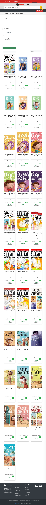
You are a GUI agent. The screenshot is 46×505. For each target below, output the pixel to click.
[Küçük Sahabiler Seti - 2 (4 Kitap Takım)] (36, 416)
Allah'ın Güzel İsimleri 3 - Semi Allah (36, 155)
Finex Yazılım (16, 503)
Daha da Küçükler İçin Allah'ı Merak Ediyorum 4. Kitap (9, 312)
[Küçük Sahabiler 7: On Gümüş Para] (9, 416)
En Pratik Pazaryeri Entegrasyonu (28, 492)
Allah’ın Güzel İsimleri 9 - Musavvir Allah (36, 116)
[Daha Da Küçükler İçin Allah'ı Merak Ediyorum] (23, 220)
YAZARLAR (25, 1)
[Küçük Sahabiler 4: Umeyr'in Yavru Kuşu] (9, 377)
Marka (4, 25)
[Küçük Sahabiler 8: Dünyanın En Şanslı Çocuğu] (23, 416)
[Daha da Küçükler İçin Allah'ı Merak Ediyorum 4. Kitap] (9, 299)
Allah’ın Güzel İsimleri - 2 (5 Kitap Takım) (9, 77)
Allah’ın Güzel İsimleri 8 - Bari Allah (23, 116)
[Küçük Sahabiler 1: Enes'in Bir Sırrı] (9, 338)
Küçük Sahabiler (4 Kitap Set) (36, 311)
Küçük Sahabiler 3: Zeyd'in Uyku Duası (36, 350)
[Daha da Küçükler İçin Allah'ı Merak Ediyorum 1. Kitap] (9, 259)
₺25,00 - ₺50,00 (7, 39)
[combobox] (36, 51)
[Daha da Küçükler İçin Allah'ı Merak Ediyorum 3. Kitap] (36, 259)
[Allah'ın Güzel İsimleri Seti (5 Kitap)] (9, 220)
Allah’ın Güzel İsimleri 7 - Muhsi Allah (9, 116)
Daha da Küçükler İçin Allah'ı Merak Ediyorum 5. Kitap (23, 312)
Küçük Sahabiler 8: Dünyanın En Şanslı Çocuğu (23, 428)
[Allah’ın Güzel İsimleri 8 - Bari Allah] (23, 103)
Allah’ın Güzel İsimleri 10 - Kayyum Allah (23, 77)
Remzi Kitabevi (6, 31)
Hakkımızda (17, 493)
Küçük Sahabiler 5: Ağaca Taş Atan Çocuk (23, 389)
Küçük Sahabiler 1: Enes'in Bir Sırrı (9, 350)
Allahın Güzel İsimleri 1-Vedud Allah (9, 155)
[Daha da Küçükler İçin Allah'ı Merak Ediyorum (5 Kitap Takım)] (36, 220)
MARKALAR (30, 1)
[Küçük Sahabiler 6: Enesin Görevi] (36, 377)
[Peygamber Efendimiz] (9, 455)
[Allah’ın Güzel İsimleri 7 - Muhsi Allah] (9, 103)
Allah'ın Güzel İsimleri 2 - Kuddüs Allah (23, 155)
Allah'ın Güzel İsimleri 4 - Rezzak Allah (9, 194)
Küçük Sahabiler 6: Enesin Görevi (36, 389)
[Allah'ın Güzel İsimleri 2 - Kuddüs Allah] (23, 142)
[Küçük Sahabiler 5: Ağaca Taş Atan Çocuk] (23, 377)
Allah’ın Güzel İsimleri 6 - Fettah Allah (36, 77)
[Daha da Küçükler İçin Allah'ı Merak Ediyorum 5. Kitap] (23, 299)
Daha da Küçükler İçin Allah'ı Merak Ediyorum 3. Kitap (36, 273)
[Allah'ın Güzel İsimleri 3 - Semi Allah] (36, 142)
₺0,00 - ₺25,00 (7, 38)
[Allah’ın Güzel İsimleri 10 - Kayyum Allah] (23, 64)
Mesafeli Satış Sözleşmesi (17, 491)
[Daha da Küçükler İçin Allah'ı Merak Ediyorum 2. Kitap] (23, 259)
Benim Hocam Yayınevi (8, 27)
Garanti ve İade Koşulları (17, 488)
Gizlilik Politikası (18, 495)
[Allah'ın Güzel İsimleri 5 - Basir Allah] (23, 181)
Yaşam (6, 18)
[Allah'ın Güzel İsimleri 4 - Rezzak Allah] (9, 181)
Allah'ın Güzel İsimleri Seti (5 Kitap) (9, 233)
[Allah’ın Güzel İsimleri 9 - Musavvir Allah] (36, 103)
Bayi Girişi (27, 487)
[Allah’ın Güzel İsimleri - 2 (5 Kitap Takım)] (9, 64)
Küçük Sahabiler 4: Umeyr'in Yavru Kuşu (9, 389)
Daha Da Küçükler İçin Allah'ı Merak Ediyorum (23, 233)
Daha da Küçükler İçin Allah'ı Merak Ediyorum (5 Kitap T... (36, 234)
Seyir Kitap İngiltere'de (27, 495)
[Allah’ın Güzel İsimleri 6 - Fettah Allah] (36, 64)
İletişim (16, 497)
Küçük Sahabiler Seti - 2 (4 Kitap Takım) (36, 428)
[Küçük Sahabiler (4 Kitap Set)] (36, 299)
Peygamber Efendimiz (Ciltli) (9, 467)
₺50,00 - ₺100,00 (7, 40)
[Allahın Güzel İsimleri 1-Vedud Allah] (9, 142)
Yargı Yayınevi (6, 28)
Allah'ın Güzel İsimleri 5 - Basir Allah (23, 194)
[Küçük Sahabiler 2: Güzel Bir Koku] (23, 338)
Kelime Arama (6, 43)
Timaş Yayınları (6, 29)
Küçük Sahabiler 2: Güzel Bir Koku (23, 350)
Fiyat (4, 35)
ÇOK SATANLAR (36, 1)
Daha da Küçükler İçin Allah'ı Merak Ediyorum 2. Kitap (23, 273)
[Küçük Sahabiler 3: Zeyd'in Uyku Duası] (36, 338)
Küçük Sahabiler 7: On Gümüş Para (9, 428)
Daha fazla (9, 32)
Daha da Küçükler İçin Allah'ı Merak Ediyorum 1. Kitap (9, 273)
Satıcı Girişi (27, 489)
